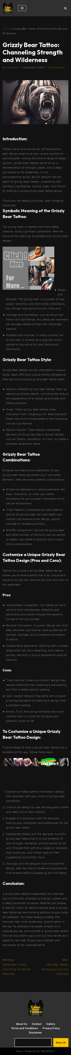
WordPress (48, 1051)
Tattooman (12, 67)
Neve (19, 1051)
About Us (21, 1024)
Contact (37, 1024)
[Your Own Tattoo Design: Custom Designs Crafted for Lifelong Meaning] (8, 8)
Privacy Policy (51, 1028)
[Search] (65, 8)
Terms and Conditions (24, 1028)
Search (61, 1042)
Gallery (50, 1024)
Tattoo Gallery (56, 67)
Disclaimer (35, 1032)
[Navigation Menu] (22, 8)
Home (6, 28)
